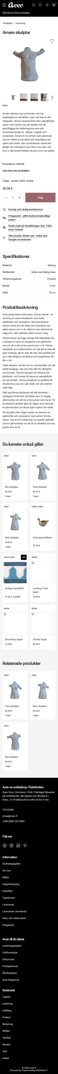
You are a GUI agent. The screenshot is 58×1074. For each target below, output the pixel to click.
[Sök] (33, 5)
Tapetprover (8, 897)
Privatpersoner (10, 966)
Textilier (6, 1037)
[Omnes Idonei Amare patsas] (24, 97)
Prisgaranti (8, 925)
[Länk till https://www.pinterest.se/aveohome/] (25, 845)
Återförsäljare (9, 973)
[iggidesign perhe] (45, 97)
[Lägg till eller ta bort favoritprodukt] (52, 41)
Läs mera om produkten (15, 170)
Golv (4, 1051)
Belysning (7, 1024)
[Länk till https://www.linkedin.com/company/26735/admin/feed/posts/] (18, 845)
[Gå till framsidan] (15, 5)
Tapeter (6, 996)
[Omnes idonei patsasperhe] (34, 97)
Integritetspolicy (10, 884)
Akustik (6, 1044)
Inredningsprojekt (11, 945)
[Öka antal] (19, 197)
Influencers (8, 959)
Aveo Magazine (10, 979)
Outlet (5, 1058)
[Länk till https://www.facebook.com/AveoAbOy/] (4, 845)
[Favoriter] (40, 5)
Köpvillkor (7, 890)
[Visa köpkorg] (53, 5)
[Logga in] (47, 5)
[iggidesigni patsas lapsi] (29, 64)
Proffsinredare (9, 952)
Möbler (6, 1030)
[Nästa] (52, 97)
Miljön (5, 877)
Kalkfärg (6, 1010)
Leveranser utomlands (14, 911)
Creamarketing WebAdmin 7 (34, 1070)
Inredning (20, 23)
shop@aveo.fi (10, 816)
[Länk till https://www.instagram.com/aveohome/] (11, 845)
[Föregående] (5, 97)
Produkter (8, 23)
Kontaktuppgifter (11, 863)
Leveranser (8, 904)
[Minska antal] (5, 197)
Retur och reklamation (14, 918)
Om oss (6, 870)
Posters (6, 1017)
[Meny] (4, 5)
